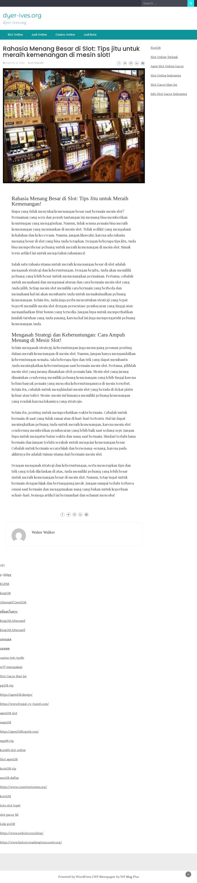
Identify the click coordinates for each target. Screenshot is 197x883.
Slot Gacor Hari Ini (164, 85)
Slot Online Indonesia (166, 75)
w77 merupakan (11, 667)
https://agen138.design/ (16, 694)
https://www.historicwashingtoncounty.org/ (31, 842)
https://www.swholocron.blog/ (21, 833)
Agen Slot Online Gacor (167, 66)
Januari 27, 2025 (15, 63)
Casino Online (65, 35)
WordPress (83, 877)
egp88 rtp (7, 741)
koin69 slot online (13, 750)
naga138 (5, 722)
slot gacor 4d (9, 814)
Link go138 (7, 824)
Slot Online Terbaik (164, 57)
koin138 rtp (8, 768)
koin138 (5, 796)
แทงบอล (5, 639)
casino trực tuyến (12, 658)
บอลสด (5, 648)
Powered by (67, 877)
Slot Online (15, 35)
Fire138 (156, 48)
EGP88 (4, 584)
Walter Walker (43, 532)
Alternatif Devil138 (13, 602)
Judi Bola (89, 35)
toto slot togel (10, 805)
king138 (5, 593)
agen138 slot (8, 713)
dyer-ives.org (22, 15)
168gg (7, 574)
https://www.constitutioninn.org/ (23, 787)
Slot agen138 (9, 759)
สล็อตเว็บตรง (9, 611)
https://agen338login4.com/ (19, 731)
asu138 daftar (9, 778)
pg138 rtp (6, 685)
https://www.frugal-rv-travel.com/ (24, 704)
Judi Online (39, 35)
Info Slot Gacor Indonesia (169, 94)
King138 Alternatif (12, 621)
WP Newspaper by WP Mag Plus (116, 877)
